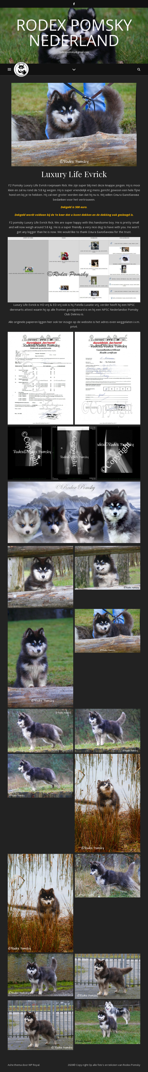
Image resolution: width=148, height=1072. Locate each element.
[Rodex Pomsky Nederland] (21, 69)
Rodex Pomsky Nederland (74, 32)
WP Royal (34, 1065)
